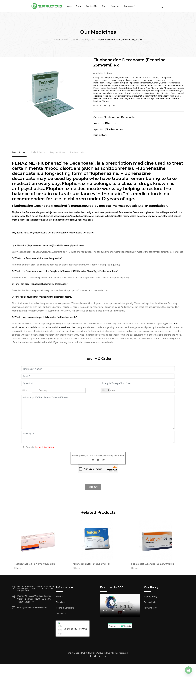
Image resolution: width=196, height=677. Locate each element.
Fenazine (104, 80)
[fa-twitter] (105, 105)
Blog (103, 6)
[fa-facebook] (100, 105)
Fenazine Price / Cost (143, 80)
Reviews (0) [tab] (77, 152)
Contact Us (91, 6)
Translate (129, 6)
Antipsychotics (111, 77)
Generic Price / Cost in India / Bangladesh (157, 88)
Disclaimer (60, 602)
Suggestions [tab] (57, 152)
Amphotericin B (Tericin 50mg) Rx (91, 564)
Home (69, 6)
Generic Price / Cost (128, 88)
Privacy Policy (150, 607)
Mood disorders (143, 77)
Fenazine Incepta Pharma (120, 80)
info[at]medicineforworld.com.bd (32, 607)
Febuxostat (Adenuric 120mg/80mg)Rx (152, 564)
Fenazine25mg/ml (119, 82)
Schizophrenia (166, 77)
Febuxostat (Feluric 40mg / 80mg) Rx (34, 564)
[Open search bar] (162, 6)
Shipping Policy (150, 596)
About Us (60, 596)
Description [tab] (19, 152)
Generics (115, 6)
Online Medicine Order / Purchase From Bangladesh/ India (137, 97)
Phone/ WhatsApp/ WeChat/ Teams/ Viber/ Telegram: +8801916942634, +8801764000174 (34, 598)
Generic (155, 82)
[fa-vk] (114, 105)
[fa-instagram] (105, 656)
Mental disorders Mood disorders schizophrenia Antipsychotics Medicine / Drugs (140, 93)
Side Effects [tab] (38, 152)
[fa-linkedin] (109, 105)
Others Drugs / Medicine (152, 98)
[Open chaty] (188, 670)
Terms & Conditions (65, 607)
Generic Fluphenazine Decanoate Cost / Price (125, 85)
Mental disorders (127, 77)
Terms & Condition (44, 446)
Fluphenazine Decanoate (140, 82)
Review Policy (150, 602)
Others (155, 77)
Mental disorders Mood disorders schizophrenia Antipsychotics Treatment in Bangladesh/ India (138, 94)
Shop (78, 6)
